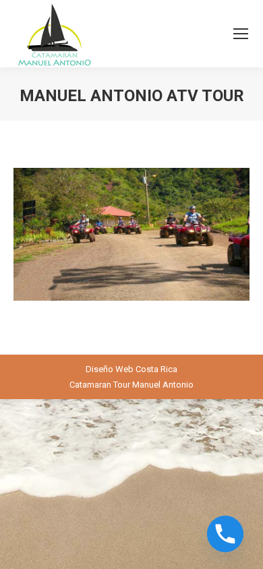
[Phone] (225, 534)
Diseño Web (110, 369)
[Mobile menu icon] (241, 33)
